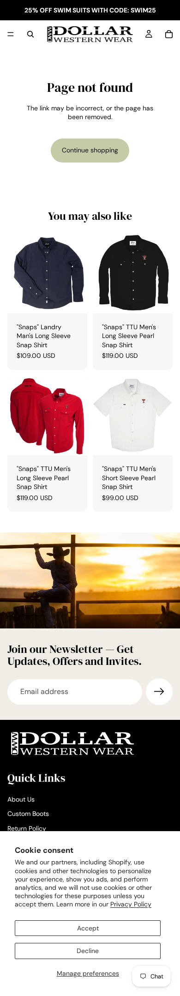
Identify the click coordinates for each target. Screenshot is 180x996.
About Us (21, 799)
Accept (88, 928)
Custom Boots (28, 814)
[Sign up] (159, 691)
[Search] (30, 34)
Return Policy (26, 828)
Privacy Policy (130, 904)
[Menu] (10, 34)
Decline (88, 951)
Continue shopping (90, 150)
